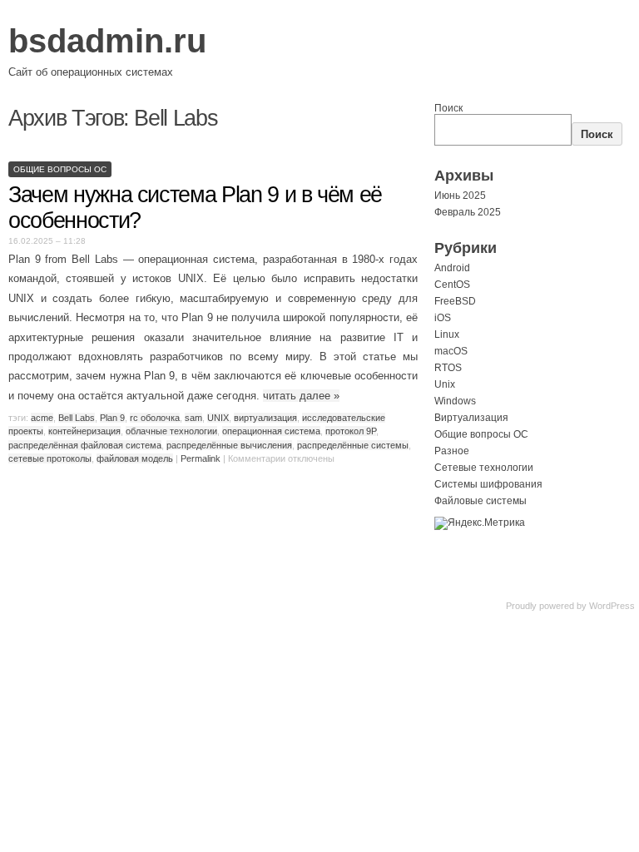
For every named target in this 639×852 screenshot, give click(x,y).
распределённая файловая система (84, 445)
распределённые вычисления (229, 445)
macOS (451, 351)
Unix (444, 384)
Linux (446, 334)
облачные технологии (171, 431)
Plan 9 (112, 418)
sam (193, 418)
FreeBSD (455, 301)
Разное (451, 451)
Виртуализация (471, 418)
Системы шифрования (488, 484)
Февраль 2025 (467, 212)
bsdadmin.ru (107, 40)
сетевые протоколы (50, 458)
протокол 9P (350, 431)
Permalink (200, 458)
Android (452, 268)
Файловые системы (480, 501)
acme (42, 418)
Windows (455, 401)
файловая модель (135, 458)
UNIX (218, 418)
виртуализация (265, 418)
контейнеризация (84, 431)
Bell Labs (76, 418)
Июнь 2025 (460, 195)
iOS (442, 318)
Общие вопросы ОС (59, 169)
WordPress (612, 606)
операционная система (271, 431)
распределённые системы (353, 445)
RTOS (448, 368)
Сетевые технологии (483, 467)
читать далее (301, 395)
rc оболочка (155, 418)
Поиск (448, 108)
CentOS (452, 284)
